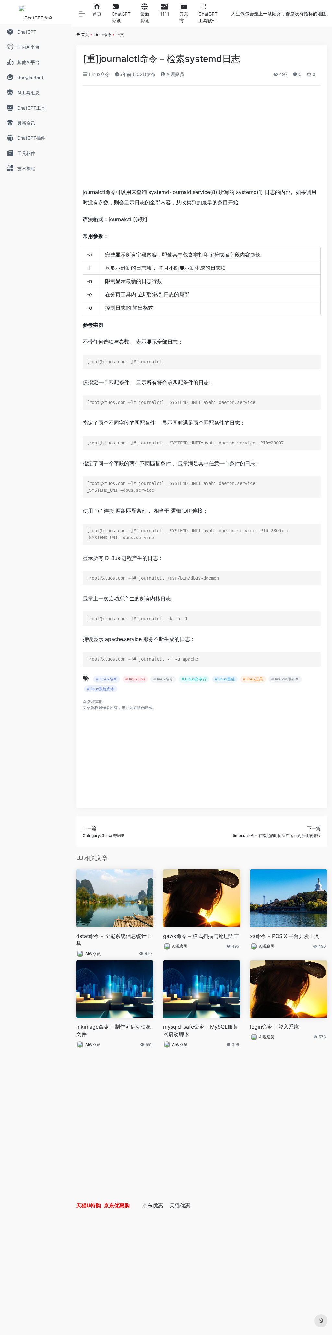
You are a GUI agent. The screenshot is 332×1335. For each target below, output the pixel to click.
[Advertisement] (202, 138)
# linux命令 (163, 679)
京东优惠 (152, 1205)
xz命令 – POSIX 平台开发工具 (285, 936)
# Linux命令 (106, 679)
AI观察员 (174, 74)
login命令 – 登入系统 (274, 1026)
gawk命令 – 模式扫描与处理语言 (201, 936)
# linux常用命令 (285, 679)
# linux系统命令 (100, 688)
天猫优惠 (180, 1205)
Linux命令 (102, 34)
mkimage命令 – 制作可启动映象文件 (113, 1030)
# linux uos (135, 679)
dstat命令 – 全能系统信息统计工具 (114, 940)
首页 (85, 34)
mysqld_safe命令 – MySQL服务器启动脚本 (200, 1030)
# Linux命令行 (194, 679)
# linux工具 (253, 679)
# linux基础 (225, 679)
